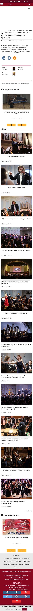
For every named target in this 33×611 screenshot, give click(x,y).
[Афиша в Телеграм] (16, 601)
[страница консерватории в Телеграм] (7, 592)
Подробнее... (16, 52)
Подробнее (18, 609)
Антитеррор (26, 561)
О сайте (27, 564)
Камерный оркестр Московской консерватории (15, 83)
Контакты (16, 567)
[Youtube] (25, 592)
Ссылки (21, 564)
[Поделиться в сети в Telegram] (9, 58)
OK (24, 609)
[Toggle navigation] (29, 8)
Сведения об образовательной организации (16, 558)
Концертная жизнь (18, 41)
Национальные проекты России (12, 561)
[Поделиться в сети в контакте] (4, 58)
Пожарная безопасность (10, 564)
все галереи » (28, 511)
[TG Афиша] (16, 592)
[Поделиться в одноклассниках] (14, 58)
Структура (16, 555)
